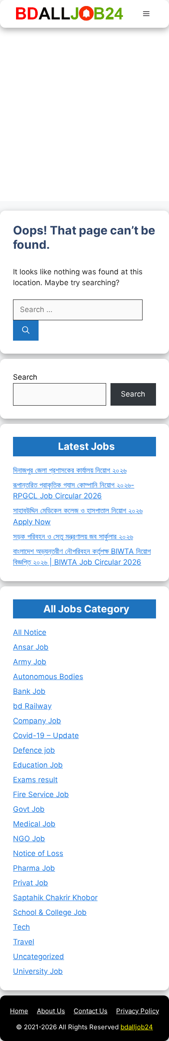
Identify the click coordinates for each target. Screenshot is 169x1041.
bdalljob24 (136, 1027)
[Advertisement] (84, 116)
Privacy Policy (137, 1011)
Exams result (35, 779)
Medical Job (34, 824)
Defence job (34, 750)
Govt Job (29, 809)
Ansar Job (31, 647)
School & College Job (50, 912)
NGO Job (29, 838)
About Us (51, 1011)
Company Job (37, 720)
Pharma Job (34, 868)
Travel (23, 941)
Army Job (29, 661)
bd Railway (32, 706)
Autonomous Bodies (48, 676)
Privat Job (30, 882)
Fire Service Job (41, 794)
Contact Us (90, 1011)
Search (25, 377)
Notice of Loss (38, 853)
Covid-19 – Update (46, 735)
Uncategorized (38, 956)
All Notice (29, 632)
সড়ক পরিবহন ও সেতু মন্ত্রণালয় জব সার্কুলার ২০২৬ (73, 536)
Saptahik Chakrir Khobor (55, 897)
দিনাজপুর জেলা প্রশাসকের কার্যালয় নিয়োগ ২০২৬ (70, 470)
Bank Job (29, 691)
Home (19, 1011)
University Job (38, 971)
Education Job (38, 765)
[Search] (26, 330)
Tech (21, 927)
